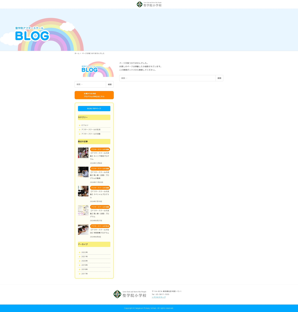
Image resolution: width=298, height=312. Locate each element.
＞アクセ (155, 297)
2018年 (84, 269)
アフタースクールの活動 (90, 134)
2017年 (84, 274)
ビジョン (84, 125)
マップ (163, 297)
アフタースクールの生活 (90, 129)
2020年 (84, 261)
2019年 (84, 265)
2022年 (84, 252)
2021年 (84, 256)
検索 (219, 78)
